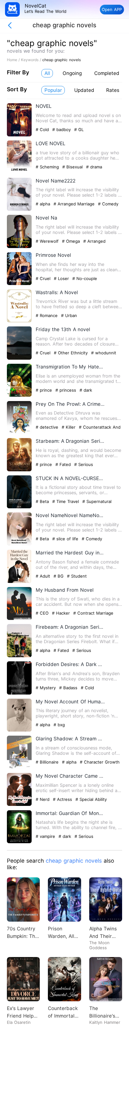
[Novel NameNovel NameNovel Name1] (19, 544)
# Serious (83, 464)
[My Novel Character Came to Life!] (19, 804)
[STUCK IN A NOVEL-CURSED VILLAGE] (19, 507)
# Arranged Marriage (75, 203)
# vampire (46, 836)
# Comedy (108, 203)
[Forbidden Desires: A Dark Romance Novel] (19, 693)
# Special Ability (91, 799)
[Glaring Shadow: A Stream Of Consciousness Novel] (19, 767)
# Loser (62, 278)
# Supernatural (96, 501)
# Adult (44, 576)
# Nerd (43, 799)
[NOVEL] (19, 135)
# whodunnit (103, 352)
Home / (14, 59)
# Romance (47, 315)
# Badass (69, 687)
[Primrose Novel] (19, 283)
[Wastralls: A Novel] (19, 321)
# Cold (43, 129)
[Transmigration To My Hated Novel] (19, 395)
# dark (86, 390)
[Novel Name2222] (19, 209)
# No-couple (84, 278)
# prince (45, 390)
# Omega (71, 241)
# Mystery (46, 687)
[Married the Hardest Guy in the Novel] (19, 581)
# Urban (69, 315)
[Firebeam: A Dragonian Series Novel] (19, 655)
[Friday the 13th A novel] (19, 358)
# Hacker (61, 613)
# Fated (63, 464)
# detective (48, 427)
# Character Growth (100, 761)
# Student (77, 576)
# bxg (59, 724)
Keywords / (31, 59)
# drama (94, 166)
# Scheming (48, 166)
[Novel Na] (19, 246)
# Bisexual (73, 166)
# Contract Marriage (93, 613)
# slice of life (66, 538)
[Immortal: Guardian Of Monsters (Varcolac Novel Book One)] (19, 841)
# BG (59, 576)
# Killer (69, 427)
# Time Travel (66, 501)
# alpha (44, 203)
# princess (66, 390)
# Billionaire (48, 761)
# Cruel (44, 278)
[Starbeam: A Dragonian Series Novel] (19, 470)
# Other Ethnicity (71, 352)
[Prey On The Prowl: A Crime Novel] (19, 432)
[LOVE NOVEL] (19, 172)
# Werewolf (48, 241)
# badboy (62, 129)
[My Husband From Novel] (19, 618)
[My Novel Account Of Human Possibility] (19, 730)
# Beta (43, 501)
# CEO (43, 613)
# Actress (63, 799)
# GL (79, 129)
